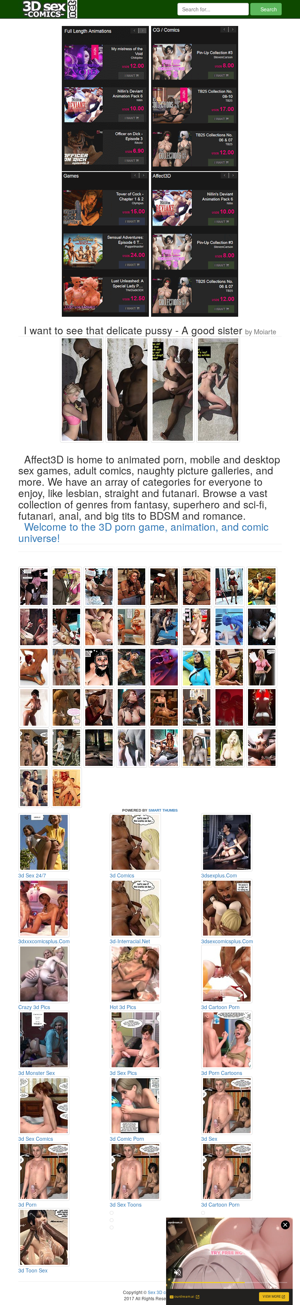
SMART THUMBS (163, 810)
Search (268, 9)
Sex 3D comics (162, 1292)
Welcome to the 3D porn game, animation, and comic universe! (143, 532)
